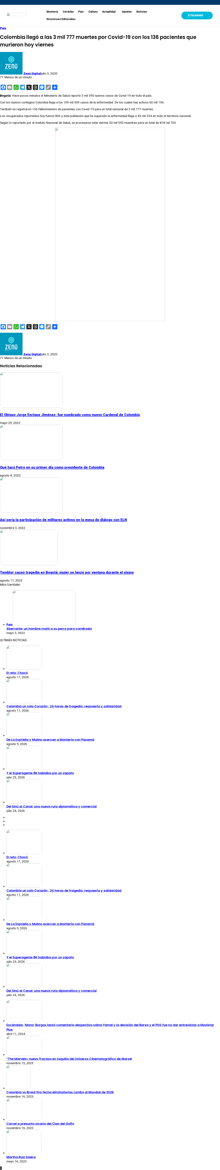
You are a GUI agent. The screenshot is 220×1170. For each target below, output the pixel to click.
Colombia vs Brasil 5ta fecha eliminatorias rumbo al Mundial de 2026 (60, 1092)
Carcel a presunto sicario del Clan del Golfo (40, 1124)
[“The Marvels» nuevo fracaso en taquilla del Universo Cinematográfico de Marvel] (24, 1055)
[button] (110, 11)
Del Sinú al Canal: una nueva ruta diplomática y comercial (51, 806)
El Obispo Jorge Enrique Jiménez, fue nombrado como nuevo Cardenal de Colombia (70, 415)
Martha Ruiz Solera (21, 1157)
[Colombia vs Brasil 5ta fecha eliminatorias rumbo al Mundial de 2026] (18, 1088)
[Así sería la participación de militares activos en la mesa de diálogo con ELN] (31, 512)
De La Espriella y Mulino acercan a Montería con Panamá (50, 740)
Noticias (141, 11)
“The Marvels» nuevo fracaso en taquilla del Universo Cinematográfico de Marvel (69, 1059)
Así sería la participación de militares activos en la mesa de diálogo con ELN (63, 520)
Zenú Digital (32, 73)
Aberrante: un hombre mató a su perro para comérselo (49, 629)
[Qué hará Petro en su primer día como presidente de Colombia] (31, 459)
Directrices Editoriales (61, 19)
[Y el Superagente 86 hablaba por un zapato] (24, 769)
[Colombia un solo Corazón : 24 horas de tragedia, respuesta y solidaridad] (24, 702)
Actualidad (108, 11)
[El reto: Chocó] (24, 669)
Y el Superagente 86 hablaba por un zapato (40, 773)
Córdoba (68, 11)
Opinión (127, 11)
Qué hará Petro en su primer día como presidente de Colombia (52, 467)
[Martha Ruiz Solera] (23, 1153)
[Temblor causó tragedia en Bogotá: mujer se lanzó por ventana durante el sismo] (29, 564)
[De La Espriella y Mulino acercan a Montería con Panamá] (24, 735)
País (81, 11)
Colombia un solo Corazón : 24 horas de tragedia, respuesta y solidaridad (63, 706)
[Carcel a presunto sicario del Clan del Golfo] (24, 1119)
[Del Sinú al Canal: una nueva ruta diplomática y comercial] (24, 802)
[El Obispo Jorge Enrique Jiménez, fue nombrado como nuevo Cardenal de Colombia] (31, 407)
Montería (52, 11)
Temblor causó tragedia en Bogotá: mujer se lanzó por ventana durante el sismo (67, 572)
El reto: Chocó (17, 673)
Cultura (92, 11)
